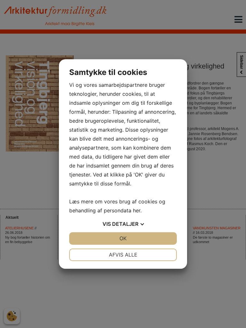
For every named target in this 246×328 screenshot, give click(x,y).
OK (123, 238)
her (136, 210)
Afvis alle (123, 254)
